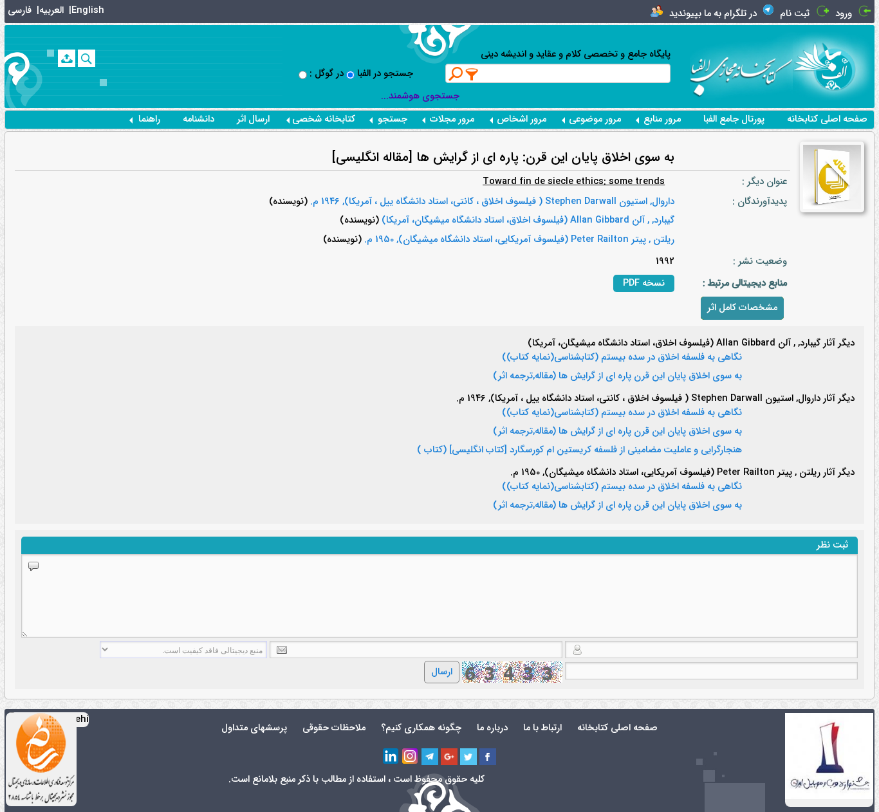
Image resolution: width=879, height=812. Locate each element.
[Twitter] (468, 756)
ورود (843, 13)
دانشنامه (198, 119)
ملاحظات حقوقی (333, 728)
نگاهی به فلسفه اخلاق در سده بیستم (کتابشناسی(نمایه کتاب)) (622, 358)
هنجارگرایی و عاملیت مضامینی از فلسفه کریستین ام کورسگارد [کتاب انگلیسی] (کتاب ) (579, 450)
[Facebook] (487, 756)
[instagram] (410, 756)
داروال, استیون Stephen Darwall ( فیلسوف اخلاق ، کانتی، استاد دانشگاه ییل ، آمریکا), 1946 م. (491, 201)
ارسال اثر (253, 119)
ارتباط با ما (542, 728)
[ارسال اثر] (66, 58)
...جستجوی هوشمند (420, 96)
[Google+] (449, 756)
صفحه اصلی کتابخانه (827, 119)
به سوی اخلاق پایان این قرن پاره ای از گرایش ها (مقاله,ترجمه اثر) (617, 376)
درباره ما (492, 728)
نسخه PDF (644, 283)
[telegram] (429, 756)
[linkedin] (391, 756)
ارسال (441, 672)
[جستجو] (86, 58)
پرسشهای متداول (254, 728)
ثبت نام (795, 13)
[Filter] (472, 74)
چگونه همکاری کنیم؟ (421, 728)
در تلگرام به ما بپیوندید (713, 13)
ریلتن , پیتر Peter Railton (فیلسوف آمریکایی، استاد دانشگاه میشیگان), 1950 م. (518, 239)
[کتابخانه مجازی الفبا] (833, 66)
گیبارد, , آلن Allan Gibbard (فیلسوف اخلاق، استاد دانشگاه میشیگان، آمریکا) (526, 220)
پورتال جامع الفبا (733, 119)
